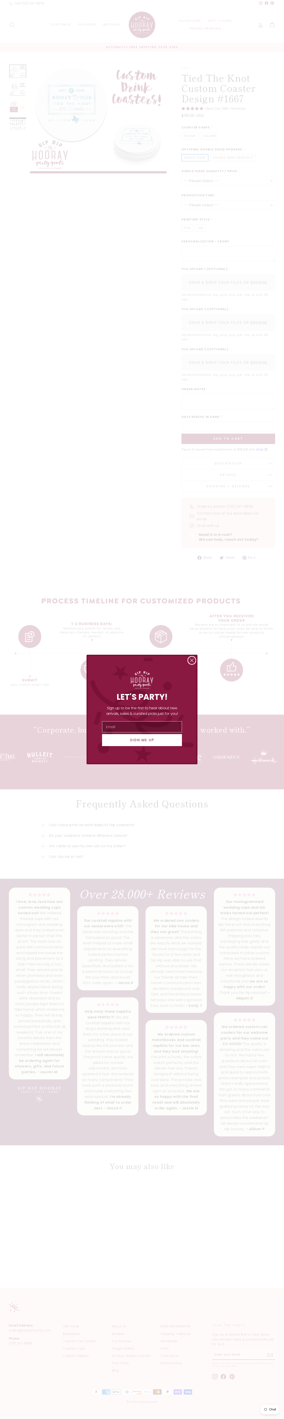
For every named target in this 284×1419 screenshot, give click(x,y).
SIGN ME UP (142, 740)
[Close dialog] (192, 660)
